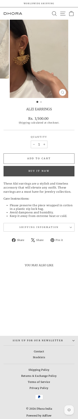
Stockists (39, 357)
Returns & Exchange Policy (39, 375)
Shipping (24, 122)
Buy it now (39, 170)
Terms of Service (39, 381)
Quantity (39, 137)
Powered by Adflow (39, 415)
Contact (39, 351)
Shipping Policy (39, 369)
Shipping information (39, 227)
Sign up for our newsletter (38, 340)
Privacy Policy (39, 388)
